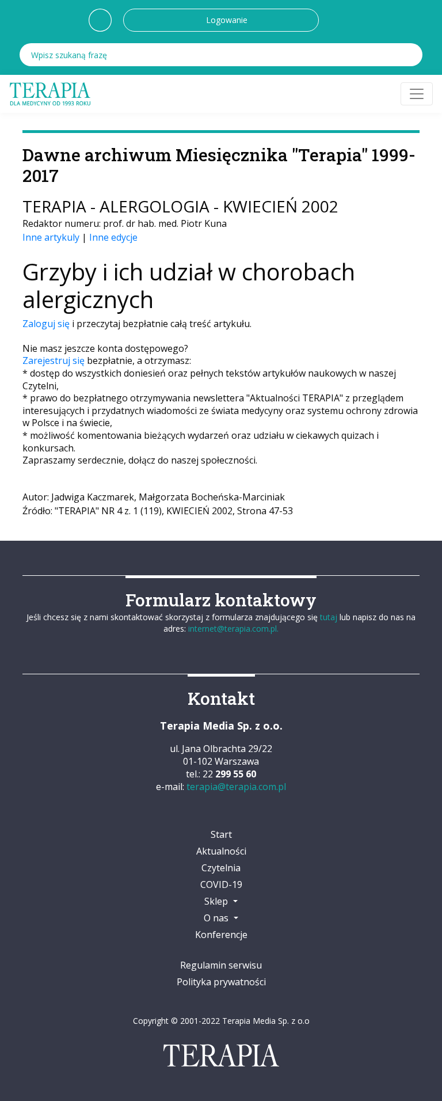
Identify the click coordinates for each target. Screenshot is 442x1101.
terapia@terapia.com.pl (236, 786)
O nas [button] (217, 918)
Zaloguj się (46, 323)
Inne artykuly (50, 237)
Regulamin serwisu (221, 965)
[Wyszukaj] (410, 54)
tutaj (328, 617)
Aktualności (221, 851)
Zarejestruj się (53, 360)
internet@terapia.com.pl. (233, 628)
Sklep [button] (217, 901)
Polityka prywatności (221, 981)
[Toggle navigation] (417, 93)
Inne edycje (113, 237)
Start (221, 834)
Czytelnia (221, 867)
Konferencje (221, 934)
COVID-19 (221, 884)
